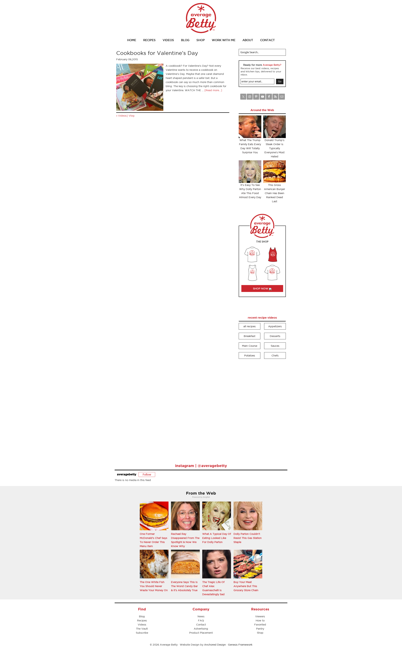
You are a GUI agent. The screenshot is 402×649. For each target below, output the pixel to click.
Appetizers (275, 326)
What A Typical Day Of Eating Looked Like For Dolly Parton (216, 537)
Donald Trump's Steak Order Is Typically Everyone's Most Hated (274, 148)
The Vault (142, 628)
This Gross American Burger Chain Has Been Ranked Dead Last (274, 193)
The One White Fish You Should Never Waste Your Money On (154, 586)
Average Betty (201, 18)
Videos (122, 115)
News (201, 616)
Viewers (260, 616)
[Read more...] (213, 90)
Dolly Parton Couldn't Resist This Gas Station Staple (248, 537)
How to (260, 620)
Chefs (275, 355)
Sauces (275, 345)
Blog (142, 616)
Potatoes (249, 355)
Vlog (131, 115)
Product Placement (201, 632)
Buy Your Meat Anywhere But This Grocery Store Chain (246, 586)
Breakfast (249, 336)
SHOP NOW (261, 288)
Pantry (260, 628)
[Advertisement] (262, 409)
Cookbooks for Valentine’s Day (157, 53)
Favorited (260, 624)
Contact (201, 624)
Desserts (275, 336)
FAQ (201, 620)
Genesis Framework (240, 644)
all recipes (249, 326)
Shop (260, 632)
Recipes (142, 620)
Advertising (201, 628)
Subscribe (142, 632)
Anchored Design (215, 644)
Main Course (249, 345)
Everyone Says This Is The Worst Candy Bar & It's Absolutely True (184, 586)
